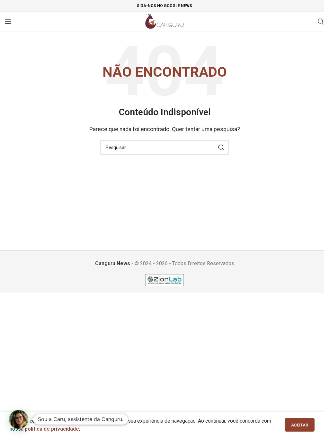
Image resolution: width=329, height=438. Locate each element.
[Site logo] (165, 21)
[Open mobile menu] (8, 21)
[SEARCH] (221, 147)
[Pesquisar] (321, 21)
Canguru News (112, 263)
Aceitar (299, 425)
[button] (18, 419)
